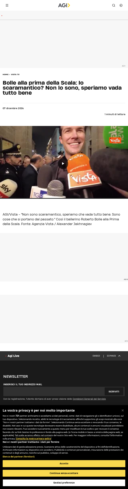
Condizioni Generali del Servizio (89, 399)
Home (5, 74)
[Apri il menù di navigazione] (7, 5)
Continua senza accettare (64, 473)
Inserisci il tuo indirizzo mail (22, 384)
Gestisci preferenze (63, 482)
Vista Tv (15, 74)
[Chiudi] (122, 410)
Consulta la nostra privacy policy (33, 438)
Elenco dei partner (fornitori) (18, 456)
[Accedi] (121, 5)
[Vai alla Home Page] (64, 5)
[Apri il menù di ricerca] (113, 5)
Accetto (64, 463)
